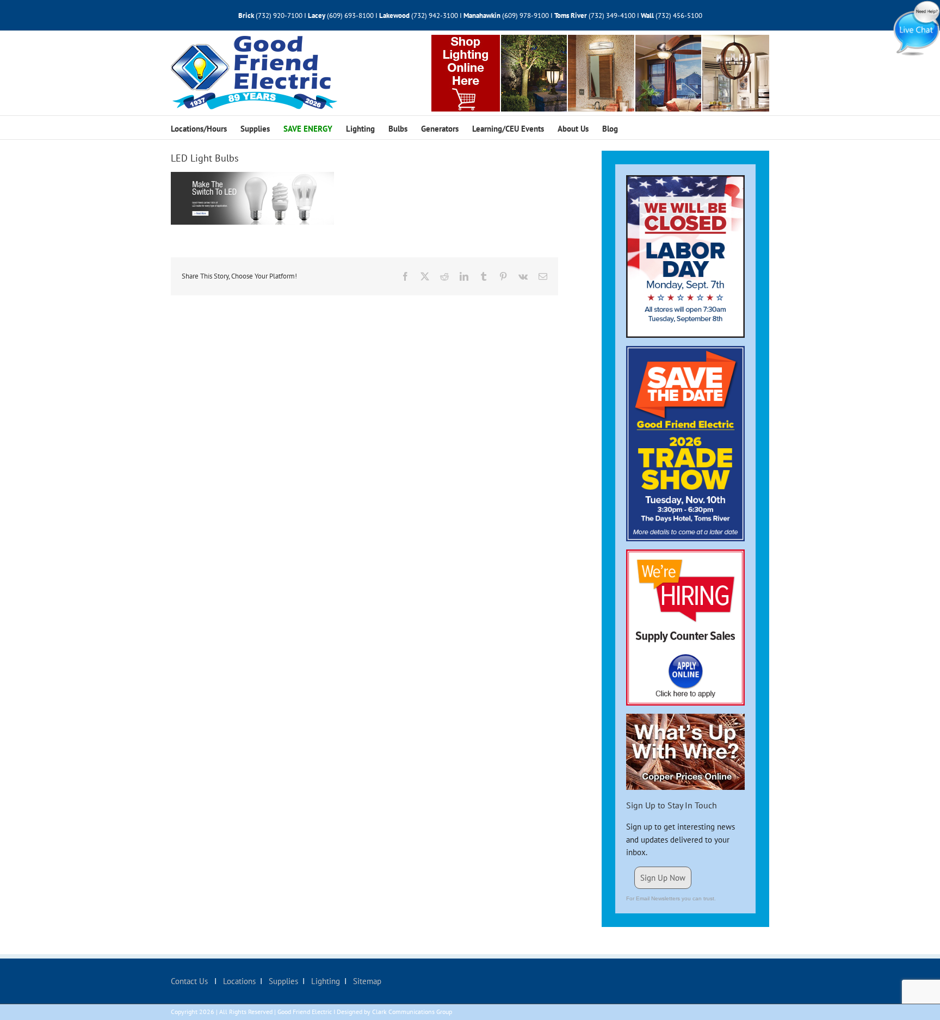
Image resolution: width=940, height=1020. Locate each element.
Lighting (324, 981)
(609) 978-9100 (525, 15)
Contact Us (190, 981)
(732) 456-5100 (678, 15)
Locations (238, 981)
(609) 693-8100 (350, 15)
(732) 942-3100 (434, 15)
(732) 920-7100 (279, 15)
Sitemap (366, 981)
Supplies (282, 981)
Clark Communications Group (412, 1011)
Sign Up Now (662, 878)
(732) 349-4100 (613, 15)
